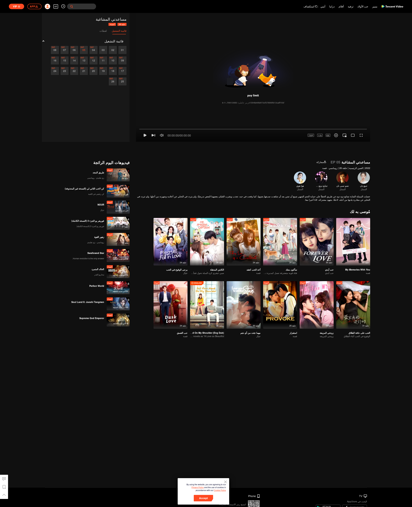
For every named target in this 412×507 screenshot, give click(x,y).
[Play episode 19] (103, 71)
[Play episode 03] (103, 50)
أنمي (322, 6)
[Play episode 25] (122, 81)
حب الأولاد (362, 6)
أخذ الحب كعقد (254, 256)
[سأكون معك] (280, 229)
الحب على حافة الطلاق (359, 320)
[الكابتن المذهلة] (207, 229)
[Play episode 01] (122, 50)
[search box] (72, 6)
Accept (203, 498)
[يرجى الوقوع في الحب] (170, 229)
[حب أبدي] (317, 229)
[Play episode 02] (113, 50)
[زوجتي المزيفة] (317, 292)
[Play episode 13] (84, 60)
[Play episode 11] (103, 60)
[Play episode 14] (74, 60)
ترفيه (350, 6)
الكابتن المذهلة (217, 256)
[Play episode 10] (113, 60)
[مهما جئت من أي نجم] (244, 292)
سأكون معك (291, 256)
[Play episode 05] (84, 50)
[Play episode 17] (122, 71)
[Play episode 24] (55, 71)
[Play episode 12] (93, 60)
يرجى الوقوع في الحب (176, 256)
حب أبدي (329, 256)
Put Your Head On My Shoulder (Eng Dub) (201, 320)
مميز (374, 6)
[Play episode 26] (113, 81)
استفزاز (293, 320)
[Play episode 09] (122, 60)
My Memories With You (357, 256)
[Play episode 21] (84, 71)
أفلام (341, 6)
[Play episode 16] (55, 60)
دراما (332, 6)
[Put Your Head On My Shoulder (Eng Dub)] (207, 292)
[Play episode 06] (74, 50)
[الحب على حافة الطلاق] (353, 292)
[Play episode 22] (74, 71)
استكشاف (309, 6)
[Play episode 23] (65, 71)
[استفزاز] (280, 292)
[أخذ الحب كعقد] (244, 229)
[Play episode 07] (65, 50)
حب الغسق (182, 320)
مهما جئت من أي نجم (250, 320)
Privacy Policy (198, 487)
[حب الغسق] (170, 292)
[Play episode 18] (113, 71)
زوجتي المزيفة (327, 320)
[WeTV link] (392, 6)
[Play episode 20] (93, 71)
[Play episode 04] (93, 50)
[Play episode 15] (65, 60)
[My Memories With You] (353, 229)
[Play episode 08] (55, 50)
